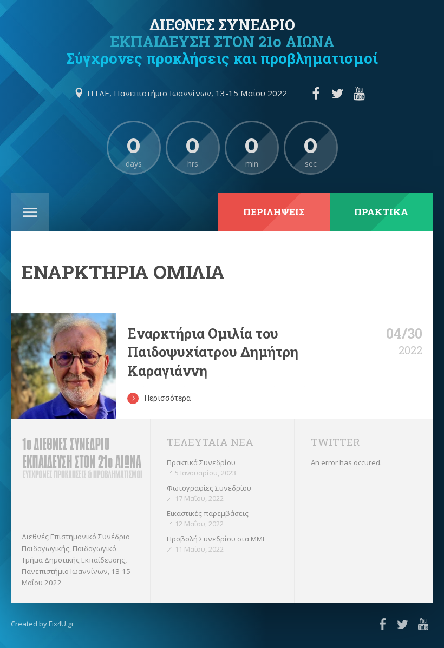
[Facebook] (316, 93)
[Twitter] (337, 93)
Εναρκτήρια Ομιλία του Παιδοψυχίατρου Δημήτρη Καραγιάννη (212, 352)
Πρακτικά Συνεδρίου (201, 462)
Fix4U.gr (61, 624)
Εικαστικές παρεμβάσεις (208, 513)
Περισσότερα (168, 398)
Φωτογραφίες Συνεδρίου (209, 488)
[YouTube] (359, 93)
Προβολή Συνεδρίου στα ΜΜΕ (216, 539)
